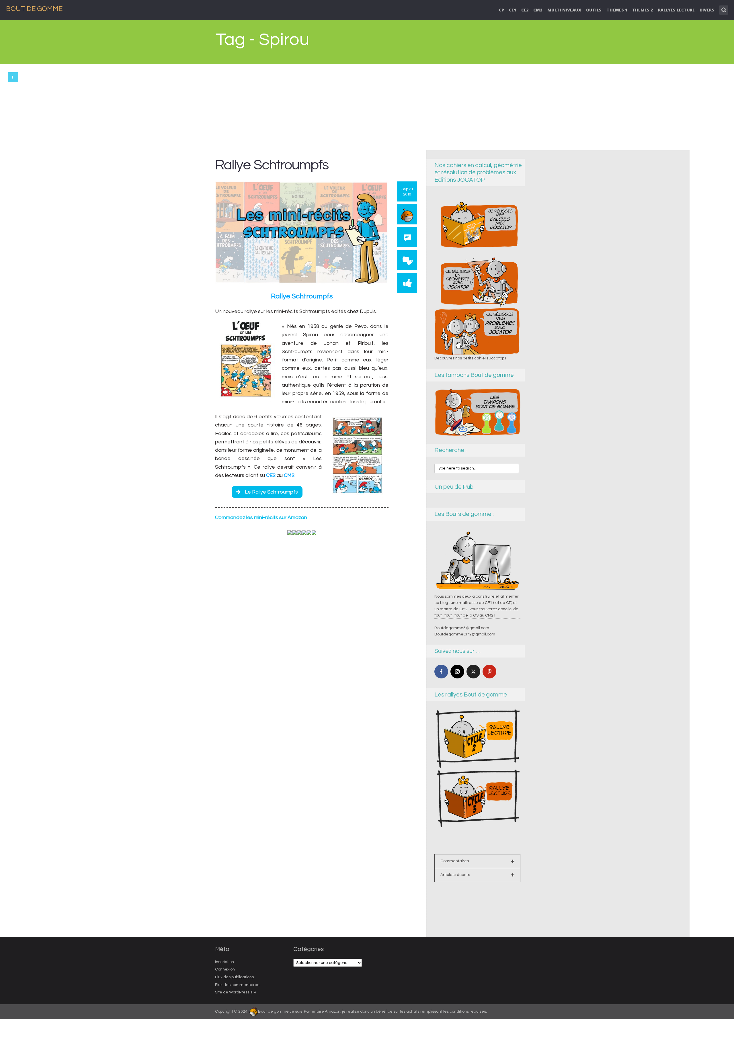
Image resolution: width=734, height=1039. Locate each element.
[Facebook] (441, 671)
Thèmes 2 (642, 10)
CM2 (537, 10)
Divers (707, 10)
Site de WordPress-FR (235, 992)
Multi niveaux (564, 10)
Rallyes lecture (676, 10)
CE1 (512, 10)
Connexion (225, 969)
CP (501, 10)
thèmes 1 (617, 10)
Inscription (224, 962)
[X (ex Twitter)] (473, 671)
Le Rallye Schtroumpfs (271, 492)
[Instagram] (457, 671)
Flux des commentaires (237, 985)
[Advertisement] (367, 107)
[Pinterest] (489, 671)
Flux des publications (234, 977)
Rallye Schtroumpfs (272, 165)
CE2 (524, 10)
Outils (594, 10)
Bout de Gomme (34, 8)
